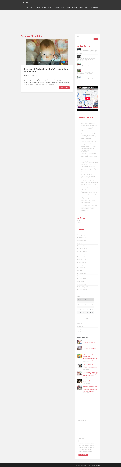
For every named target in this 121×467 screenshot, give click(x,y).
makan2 (81, 270)
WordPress (98, 465)
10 (78, 307)
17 (78, 309)
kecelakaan (81, 262)
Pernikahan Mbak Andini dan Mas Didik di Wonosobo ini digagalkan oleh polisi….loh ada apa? (90, 373)
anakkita (68, 7)
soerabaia (81, 284)
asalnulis (81, 7)
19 (83, 309)
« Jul (87, 318)
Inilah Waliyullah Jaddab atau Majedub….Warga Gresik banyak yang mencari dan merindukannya (90, 366)
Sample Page (80, 326)
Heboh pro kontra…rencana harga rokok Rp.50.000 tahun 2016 (89, 348)
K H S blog (25, 2)
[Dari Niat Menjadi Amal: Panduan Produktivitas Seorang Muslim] (79, 64)
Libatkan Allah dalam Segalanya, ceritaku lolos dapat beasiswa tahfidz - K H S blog (89, 125)
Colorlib (86, 465)
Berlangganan (83, 454)
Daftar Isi (32, 7)
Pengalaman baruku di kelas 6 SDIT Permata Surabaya (88, 128)
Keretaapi (81, 267)
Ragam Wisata (82, 278)
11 (80, 307)
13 (85, 307)
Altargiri (81, 235)
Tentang (38, 7)
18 (80, 309)
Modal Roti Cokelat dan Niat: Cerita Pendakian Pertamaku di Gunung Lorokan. (86, 79)
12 (83, 307)
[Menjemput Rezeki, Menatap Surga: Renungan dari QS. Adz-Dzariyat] (79, 70)
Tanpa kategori (82, 286)
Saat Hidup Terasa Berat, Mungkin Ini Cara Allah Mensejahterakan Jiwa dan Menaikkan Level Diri (87, 52)
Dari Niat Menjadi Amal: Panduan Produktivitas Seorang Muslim (84, 66)
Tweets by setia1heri (82, 420)
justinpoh (50, 7)
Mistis (86, 7)
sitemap (26, 7)
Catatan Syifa (82, 251)
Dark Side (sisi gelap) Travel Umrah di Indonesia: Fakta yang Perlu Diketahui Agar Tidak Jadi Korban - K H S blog (89, 162)
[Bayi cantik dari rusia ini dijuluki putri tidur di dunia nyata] (47, 52)
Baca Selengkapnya (64, 87)
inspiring (44, 7)
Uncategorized (82, 289)
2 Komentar (34, 75)
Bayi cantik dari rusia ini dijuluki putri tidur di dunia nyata (46, 70)
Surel (81, 438)
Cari (78, 36)
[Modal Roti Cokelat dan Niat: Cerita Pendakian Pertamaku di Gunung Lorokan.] (79, 77)
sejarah (81, 281)
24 (78, 312)
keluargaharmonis (94, 7)
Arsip (78, 220)
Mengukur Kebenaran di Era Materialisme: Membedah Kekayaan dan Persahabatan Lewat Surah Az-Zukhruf (86, 59)
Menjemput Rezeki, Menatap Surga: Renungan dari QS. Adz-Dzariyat (85, 73)
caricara (57, 7)
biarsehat (74, 7)
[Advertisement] (60, 20)
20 (85, 309)
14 (87, 307)
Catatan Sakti (82, 248)
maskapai (81, 273)
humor (62, 7)
